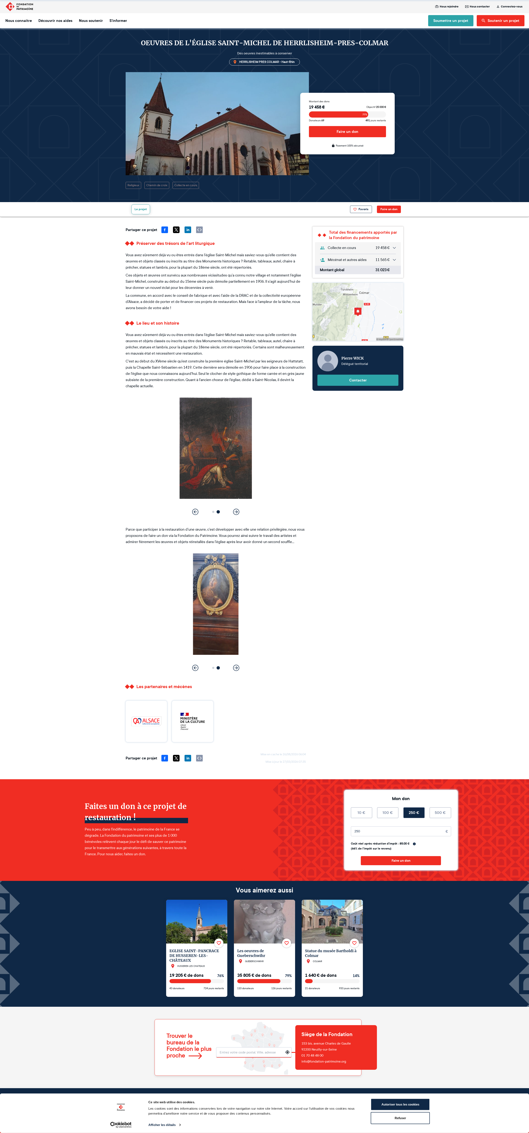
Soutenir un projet (503, 20)
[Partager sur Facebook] (165, 229)
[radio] (361, 812)
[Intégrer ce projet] (199, 229)
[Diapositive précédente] (195, 512)
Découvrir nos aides (55, 20)
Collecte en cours (185, 185)
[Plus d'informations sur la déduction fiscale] (414, 844)
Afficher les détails (162, 1125)
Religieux (133, 185)
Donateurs (316, 120)
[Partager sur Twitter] (176, 229)
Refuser (400, 1118)
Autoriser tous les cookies (400, 1104)
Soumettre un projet (450, 20)
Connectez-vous (511, 6)
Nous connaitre (18, 20)
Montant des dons (319, 101)
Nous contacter (480, 6)
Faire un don (347, 131)
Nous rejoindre (449, 6)
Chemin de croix (156, 185)
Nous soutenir (91, 20)
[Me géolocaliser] (287, 1052)
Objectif (376, 107)
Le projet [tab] (141, 209)
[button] (213, 512)
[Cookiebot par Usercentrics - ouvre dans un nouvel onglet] (121, 1125)
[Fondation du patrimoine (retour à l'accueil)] (19, 6)
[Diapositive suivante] (236, 512)
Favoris (363, 209)
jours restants (376, 120)
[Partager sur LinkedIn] (188, 229)
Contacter (358, 380)
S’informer (118, 20)
